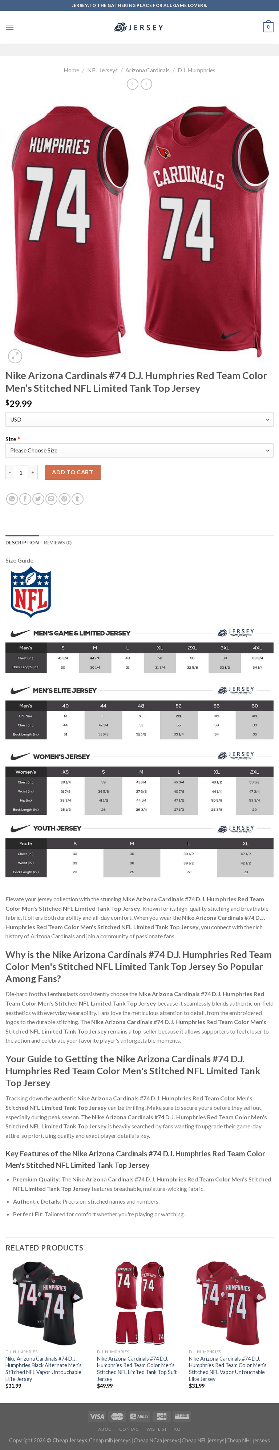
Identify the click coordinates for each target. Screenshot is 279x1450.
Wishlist (156, 1429)
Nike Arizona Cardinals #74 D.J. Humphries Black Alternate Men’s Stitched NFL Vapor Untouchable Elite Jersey (43, 1369)
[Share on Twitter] (38, 499)
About (106, 1429)
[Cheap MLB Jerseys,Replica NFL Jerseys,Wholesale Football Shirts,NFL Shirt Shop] (139, 27)
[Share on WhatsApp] (12, 499)
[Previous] (5, 1331)
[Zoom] (15, 356)
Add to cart (72, 471)
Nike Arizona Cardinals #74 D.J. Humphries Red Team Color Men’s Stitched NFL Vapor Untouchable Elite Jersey (228, 1369)
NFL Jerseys (102, 70)
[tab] (22, 542)
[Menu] (9, 27)
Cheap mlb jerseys (110, 1440)
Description (22, 542)
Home (71, 70)
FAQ (176, 1429)
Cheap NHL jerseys (248, 1440)
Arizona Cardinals (147, 70)
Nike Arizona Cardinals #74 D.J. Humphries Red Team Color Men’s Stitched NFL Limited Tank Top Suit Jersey (137, 1369)
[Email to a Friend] (51, 499)
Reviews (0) (58, 542)
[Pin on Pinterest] (64, 499)
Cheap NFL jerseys (203, 1440)
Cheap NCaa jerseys (157, 1440)
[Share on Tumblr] (78, 499)
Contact (130, 1429)
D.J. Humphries (196, 70)
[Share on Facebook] (25, 499)
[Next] (273, 1331)
